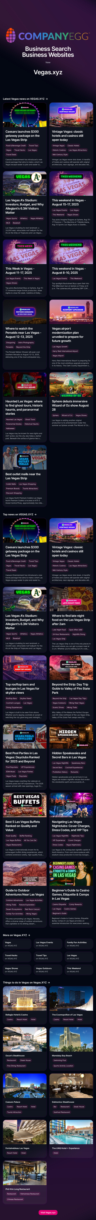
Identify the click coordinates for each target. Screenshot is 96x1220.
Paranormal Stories (14, 424)
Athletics (23, 218)
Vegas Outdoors (59, 703)
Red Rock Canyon (32, 909)
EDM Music (10, 771)
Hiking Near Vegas (76, 703)
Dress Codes (58, 845)
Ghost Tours (30, 419)
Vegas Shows (72, 215)
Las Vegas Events (60, 210)
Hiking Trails (72, 707)
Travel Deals (11, 154)
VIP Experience (59, 840)
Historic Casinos (59, 150)
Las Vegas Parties (25, 771)
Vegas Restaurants (13, 845)
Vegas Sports (11, 218)
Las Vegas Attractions (78, 150)
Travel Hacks (19, 150)
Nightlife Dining (79, 634)
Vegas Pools (11, 776)
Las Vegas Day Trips (78, 698)
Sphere (55, 415)
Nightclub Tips (78, 836)
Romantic (74, 772)
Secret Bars (57, 767)
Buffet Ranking (26, 836)
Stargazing (10, 342)
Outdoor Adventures (14, 900)
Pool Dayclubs (12, 767)
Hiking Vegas (31, 914)
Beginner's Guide (59, 913)
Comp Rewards (75, 904)
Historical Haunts (31, 424)
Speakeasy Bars (78, 763)
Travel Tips (33, 145)
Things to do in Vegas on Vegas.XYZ (26, 982)
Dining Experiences (14, 707)
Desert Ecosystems (14, 909)
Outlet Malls (11, 484)
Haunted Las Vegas (14, 419)
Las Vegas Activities (34, 900)
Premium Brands (13, 488)
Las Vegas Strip (59, 639)
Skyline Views (25, 698)
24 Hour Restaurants (61, 634)
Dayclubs (23, 776)
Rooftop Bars (11, 698)
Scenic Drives (58, 707)
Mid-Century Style (60, 154)
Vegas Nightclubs (73, 845)
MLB (8, 223)
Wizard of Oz (67, 415)
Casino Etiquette (59, 904)
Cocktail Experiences (73, 767)
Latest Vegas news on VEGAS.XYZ (25, 98)
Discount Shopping (14, 493)
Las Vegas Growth (60, 347)
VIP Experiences (27, 767)
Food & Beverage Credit (16, 145)
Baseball (16, 223)
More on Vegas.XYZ (16, 935)
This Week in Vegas (32, 278)
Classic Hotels (73, 145)
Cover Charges (74, 840)
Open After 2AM (75, 630)
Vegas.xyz (48, 72)
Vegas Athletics (36, 218)
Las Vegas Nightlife (60, 763)
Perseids (9, 347)
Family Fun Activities (14, 914)
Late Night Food (59, 630)
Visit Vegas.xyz (48, 1212)
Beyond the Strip (23, 347)
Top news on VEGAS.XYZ (20, 514)
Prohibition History (60, 772)
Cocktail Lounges (13, 703)
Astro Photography (26, 342)
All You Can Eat (30, 840)
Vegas (8, 150)
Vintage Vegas (58, 145)
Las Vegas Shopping (27, 484)
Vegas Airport (58, 356)
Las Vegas (32, 150)
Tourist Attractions (30, 488)
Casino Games (70, 909)
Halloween (10, 428)
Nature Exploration (26, 905)
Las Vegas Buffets (13, 840)
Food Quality (11, 836)
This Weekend (58, 215)
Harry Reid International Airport (65, 351)
